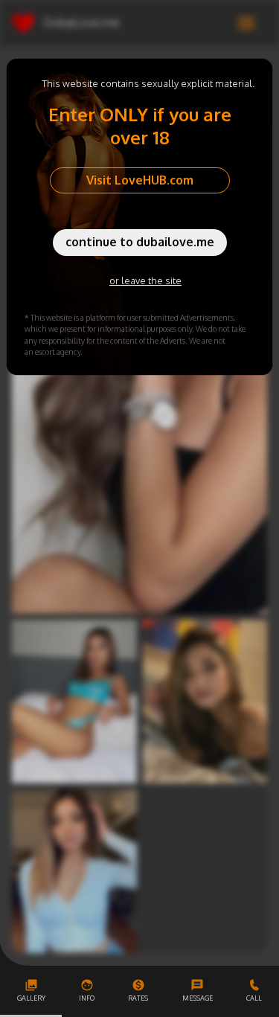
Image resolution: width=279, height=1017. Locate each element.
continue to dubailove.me (139, 241)
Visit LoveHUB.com (139, 180)
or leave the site (145, 280)
